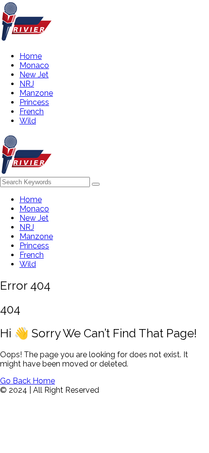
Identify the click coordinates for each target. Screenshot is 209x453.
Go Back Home (27, 380)
